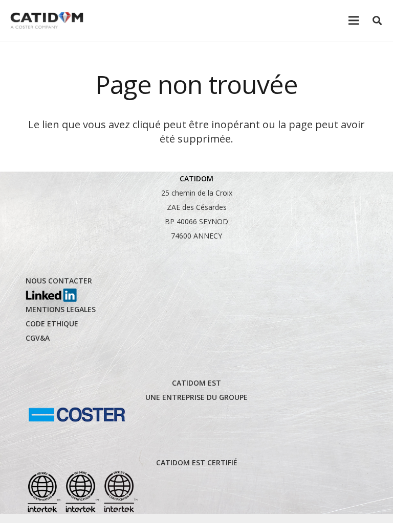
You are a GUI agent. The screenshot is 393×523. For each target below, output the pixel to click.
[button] (377, 20)
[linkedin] (51, 295)
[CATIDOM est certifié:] (82, 492)
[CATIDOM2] (46, 21)
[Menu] (353, 20)
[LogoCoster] (77, 415)
